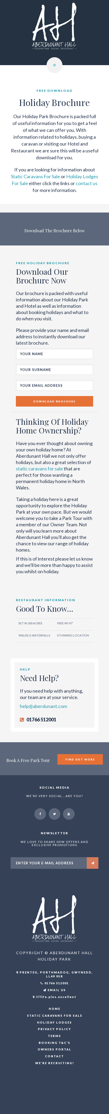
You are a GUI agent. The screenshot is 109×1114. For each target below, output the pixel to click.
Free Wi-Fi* (65, 623)
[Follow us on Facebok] (40, 814)
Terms (54, 1036)
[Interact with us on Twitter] (54, 814)
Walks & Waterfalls (34, 635)
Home (54, 1008)
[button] (54, 65)
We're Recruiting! (54, 1063)
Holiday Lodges (54, 1022)
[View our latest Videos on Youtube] (69, 814)
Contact (54, 1056)
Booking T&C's (54, 1042)
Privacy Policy (54, 1029)
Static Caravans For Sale (35, 176)
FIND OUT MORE (80, 759)
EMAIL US (56, 990)
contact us (86, 183)
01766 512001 (56, 983)
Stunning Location (73, 635)
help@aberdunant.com (43, 706)
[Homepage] (54, 32)
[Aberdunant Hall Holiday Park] (54, 918)
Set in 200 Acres (30, 623)
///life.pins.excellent (55, 997)
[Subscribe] (92, 863)
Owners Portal (54, 1049)
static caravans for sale (39, 468)
